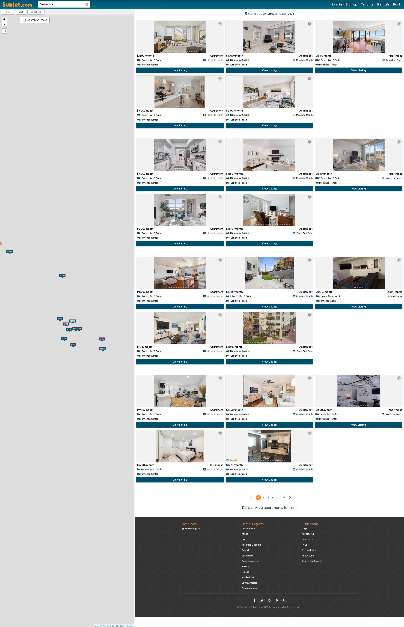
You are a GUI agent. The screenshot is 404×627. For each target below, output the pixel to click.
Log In (305, 528)
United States (249, 528)
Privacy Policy (309, 550)
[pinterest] (276, 600)
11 (284, 497)
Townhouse (216, 465)
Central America (250, 561)
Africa (245, 533)
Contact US (307, 539)
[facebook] (254, 600)
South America (249, 582)
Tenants (367, 4)
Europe (246, 566)
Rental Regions (253, 524)
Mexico (245, 572)
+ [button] (4, 19)
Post (396, 4)
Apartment (216, 55)
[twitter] (262, 600)
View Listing (180, 70)
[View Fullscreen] (4, 31)
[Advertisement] (358, 106)
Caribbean (247, 555)
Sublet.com (310, 524)
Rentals (383, 4)
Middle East (248, 577)
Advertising (308, 533)
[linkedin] (284, 600)
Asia (244, 539)
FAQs (304, 544)
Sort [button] (21, 11)
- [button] (4, 24)
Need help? (190, 524)
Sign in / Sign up (344, 4)
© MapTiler (105, 625)
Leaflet (97, 625)
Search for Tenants (312, 561)
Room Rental (394, 291)
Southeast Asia (250, 588)
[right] (290, 497)
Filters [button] (7, 11)
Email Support (192, 528)
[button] (36, 12)
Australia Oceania (251, 544)
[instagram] (269, 600)
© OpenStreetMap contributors (122, 625)
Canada (246, 550)
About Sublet (308, 555)
